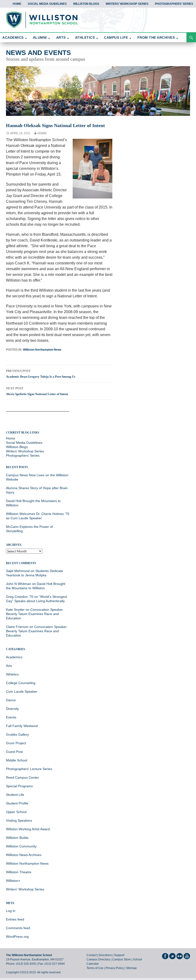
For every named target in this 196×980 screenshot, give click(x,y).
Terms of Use (95, 968)
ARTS (61, 37)
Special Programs (19, 786)
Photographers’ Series (174, 3)
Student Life (15, 795)
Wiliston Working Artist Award (28, 829)
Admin (42, 133)
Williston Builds (17, 838)
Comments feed (18, 928)
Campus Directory (98, 959)
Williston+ (13, 881)
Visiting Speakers (19, 820)
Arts (9, 666)
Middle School (16, 760)
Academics (14, 657)
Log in (10, 911)
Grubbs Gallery (17, 734)
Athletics (12, 674)
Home (17, 3)
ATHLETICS (85, 37)
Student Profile (17, 803)
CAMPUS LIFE (116, 37)
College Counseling (20, 683)
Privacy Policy (115, 968)
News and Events (38, 52)
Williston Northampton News (42, 349)
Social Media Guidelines (47, 3)
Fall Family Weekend (22, 726)
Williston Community (21, 846)
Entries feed (15, 919)
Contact (92, 955)
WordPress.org (17, 936)
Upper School (16, 812)
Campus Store (121, 959)
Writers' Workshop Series (25, 889)
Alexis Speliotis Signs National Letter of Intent (37, 391)
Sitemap (131, 968)
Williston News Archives (23, 855)
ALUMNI (40, 37)
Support (119, 955)
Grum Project (16, 743)
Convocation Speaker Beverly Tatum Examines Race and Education (34, 614)
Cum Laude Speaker (21, 691)
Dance (11, 700)
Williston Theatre (18, 872)
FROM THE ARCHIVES (156, 37)
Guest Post (14, 752)
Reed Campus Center (22, 777)
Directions (105, 955)
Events (11, 717)
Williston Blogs (86, 3)
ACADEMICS (13, 37)
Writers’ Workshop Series (127, 3)
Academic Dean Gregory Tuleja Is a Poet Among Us (40, 373)
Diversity (12, 709)
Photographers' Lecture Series (29, 769)
